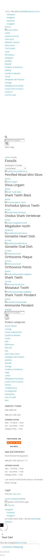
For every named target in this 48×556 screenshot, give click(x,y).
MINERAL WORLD (12, 42)
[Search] (7, 143)
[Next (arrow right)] (3, 555)
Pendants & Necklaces (14, 67)
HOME (7, 33)
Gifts (6, 341)
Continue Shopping (12, 546)
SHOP (7, 52)
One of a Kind (10, 397)
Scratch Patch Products (14, 89)
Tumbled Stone (11, 388)
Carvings (8, 83)
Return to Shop (21, 542)
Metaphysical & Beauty (14, 86)
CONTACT (9, 92)
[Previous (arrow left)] (1, 555)
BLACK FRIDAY (11, 326)
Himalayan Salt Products (14, 79)
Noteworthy (9, 394)
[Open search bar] (6, 137)
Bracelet (8, 64)
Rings (7, 372)
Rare (6, 400)
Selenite (8, 70)
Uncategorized (10, 391)
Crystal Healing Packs (13, 332)
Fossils (7, 76)
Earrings (8, 366)
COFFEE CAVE (10, 95)
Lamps (7, 375)
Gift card (8, 347)
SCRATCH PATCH (12, 36)
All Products (9, 55)
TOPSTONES (10, 48)
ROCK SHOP (10, 45)
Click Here (17, 494)
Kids (6, 351)
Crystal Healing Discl (13, 499)
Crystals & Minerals (12, 73)
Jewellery (8, 61)
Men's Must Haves (12, 354)
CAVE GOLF (9, 39)
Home (7, 157)
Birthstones (9, 344)
